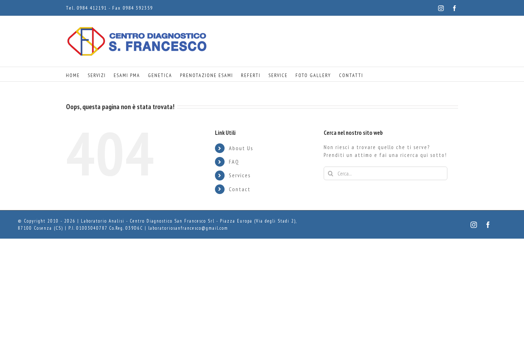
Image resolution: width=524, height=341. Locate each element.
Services (240, 175)
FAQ (234, 161)
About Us (241, 148)
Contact (240, 189)
